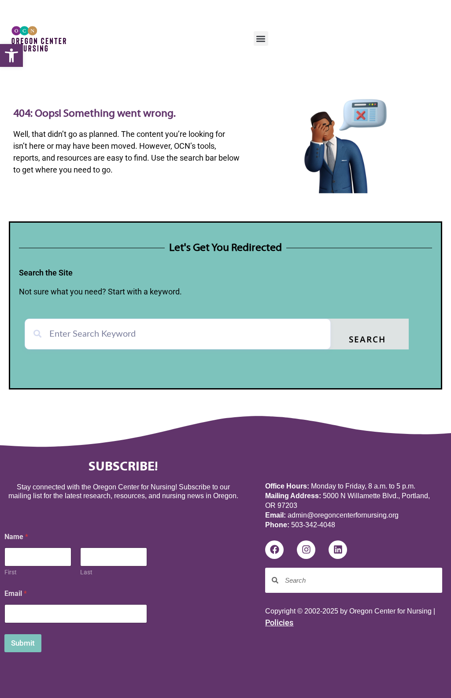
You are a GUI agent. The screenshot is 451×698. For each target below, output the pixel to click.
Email (15, 593)
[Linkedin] (338, 549)
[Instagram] (306, 549)
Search (367, 340)
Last (86, 572)
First (10, 572)
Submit (23, 643)
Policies (279, 622)
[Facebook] (274, 549)
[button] (11, 55)
